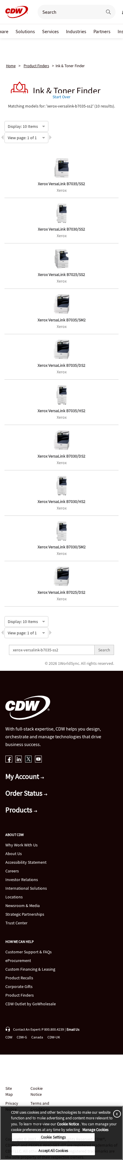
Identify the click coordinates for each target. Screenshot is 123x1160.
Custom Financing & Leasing (30, 969)
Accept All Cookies (53, 1150)
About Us (13, 853)
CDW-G (22, 1037)
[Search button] (108, 12)
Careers (12, 871)
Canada (37, 1037)
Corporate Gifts (19, 986)
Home (11, 65)
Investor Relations (21, 879)
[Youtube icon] (38, 760)
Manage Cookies (95, 1129)
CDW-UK (53, 1037)
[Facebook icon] (8, 760)
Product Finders (36, 65)
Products (19, 809)
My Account (23, 776)
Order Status (24, 793)
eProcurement (18, 960)
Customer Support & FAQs (28, 952)
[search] (67, 12)
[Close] (115, 1114)
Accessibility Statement (26, 862)
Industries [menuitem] (76, 31)
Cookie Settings (53, 1137)
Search (104, 650)
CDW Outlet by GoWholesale (30, 1003)
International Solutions (26, 888)
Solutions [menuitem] (25, 31)
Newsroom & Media (22, 905)
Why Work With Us (21, 845)
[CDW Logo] (15, 12)
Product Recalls (19, 978)
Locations (14, 897)
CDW (8, 1037)
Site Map (9, 1091)
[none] (25, 31)
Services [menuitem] (50, 31)
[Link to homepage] (15, 12)
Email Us (73, 1029)
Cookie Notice (36, 1091)
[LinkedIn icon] (18, 760)
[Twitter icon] (28, 760)
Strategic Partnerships (24, 914)
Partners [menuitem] (101, 31)
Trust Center (16, 923)
